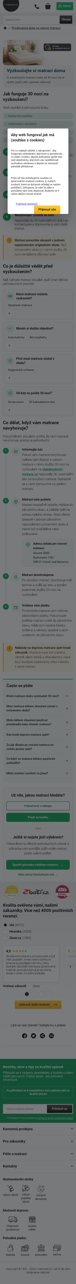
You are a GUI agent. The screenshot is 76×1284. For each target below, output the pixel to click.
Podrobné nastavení (27, 203)
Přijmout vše (47, 209)
